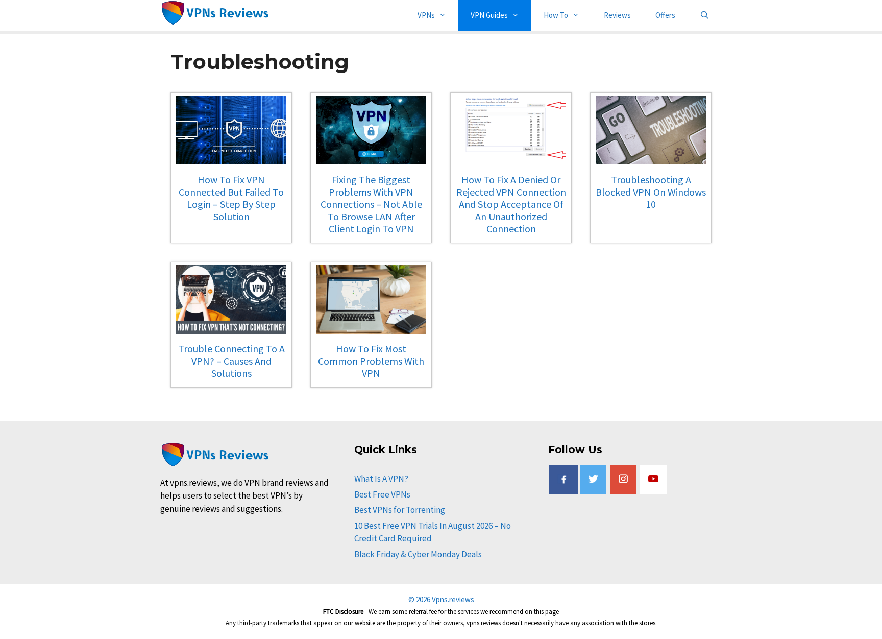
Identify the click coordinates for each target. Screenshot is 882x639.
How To (556, 15)
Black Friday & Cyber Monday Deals (418, 554)
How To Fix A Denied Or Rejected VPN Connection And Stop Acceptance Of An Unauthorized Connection (511, 204)
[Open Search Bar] (705, 15)
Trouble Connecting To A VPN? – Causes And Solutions (231, 361)
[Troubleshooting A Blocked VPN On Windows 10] (651, 157)
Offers (665, 15)
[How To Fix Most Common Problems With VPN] (371, 327)
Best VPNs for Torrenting (399, 509)
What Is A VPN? (381, 478)
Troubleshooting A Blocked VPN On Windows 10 (651, 191)
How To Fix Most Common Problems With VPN (371, 361)
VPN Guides (489, 15)
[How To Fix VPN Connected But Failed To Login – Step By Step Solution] (231, 157)
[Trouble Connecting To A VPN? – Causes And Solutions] (231, 327)
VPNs (426, 15)
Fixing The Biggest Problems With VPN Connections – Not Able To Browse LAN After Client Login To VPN (371, 204)
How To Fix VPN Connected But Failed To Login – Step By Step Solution (231, 198)
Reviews (617, 15)
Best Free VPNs (382, 494)
